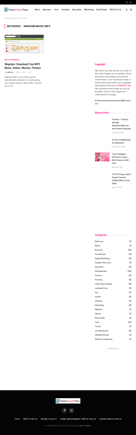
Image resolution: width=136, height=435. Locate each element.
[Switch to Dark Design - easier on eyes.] (126, 10)
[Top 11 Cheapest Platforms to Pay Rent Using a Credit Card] (102, 157)
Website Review (102, 335)
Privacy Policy (49, 419)
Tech (56, 9)
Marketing (89, 9)
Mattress (98, 309)
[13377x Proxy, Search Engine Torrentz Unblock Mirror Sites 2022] (102, 178)
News (37, 9)
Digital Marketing (102, 258)
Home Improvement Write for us (78, 419)
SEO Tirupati (85, 426)
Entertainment (12, 59)
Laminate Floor (101, 288)
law (96, 292)
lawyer (98, 296)
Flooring (98, 279)
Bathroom (99, 241)
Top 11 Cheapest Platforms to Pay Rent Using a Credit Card (120, 159)
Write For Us (115, 9)
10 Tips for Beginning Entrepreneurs (121, 141)
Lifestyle (65, 9)
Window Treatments (103, 339)
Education (77, 9)
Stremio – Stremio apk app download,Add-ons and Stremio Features (121, 124)
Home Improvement (103, 284)
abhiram (10, 72)
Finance (98, 275)
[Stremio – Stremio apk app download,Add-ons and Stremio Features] (102, 123)
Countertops (100, 254)
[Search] (130, 10)
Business (47, 9)
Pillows (98, 313)
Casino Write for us (110, 419)
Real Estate (102, 9)
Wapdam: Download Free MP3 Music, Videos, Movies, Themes (23, 66)
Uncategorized (101, 331)
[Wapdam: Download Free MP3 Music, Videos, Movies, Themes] (24, 45)
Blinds (97, 245)
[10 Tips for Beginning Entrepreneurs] (102, 143)
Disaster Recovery (103, 262)
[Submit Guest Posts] (16, 10)
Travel (98, 326)
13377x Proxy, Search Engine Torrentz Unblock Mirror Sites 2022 (121, 179)
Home (7, 18)
